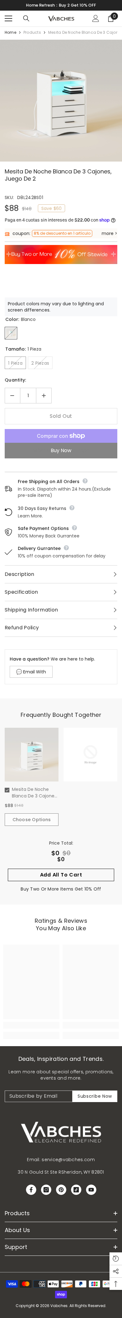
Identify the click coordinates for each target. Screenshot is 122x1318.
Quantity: (15, 380)
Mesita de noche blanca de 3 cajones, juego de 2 (35, 792)
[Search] (26, 18)
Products (32, 32)
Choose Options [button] (32, 819)
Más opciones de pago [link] (61, 450)
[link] (31, 1025)
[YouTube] (91, 1190)
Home (10, 32)
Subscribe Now (95, 1096)
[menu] (8, 18)
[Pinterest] (61, 1190)
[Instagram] (46, 1190)
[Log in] (95, 18)
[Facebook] (31, 1190)
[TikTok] (76, 1190)
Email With (34, 672)
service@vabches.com (68, 1159)
